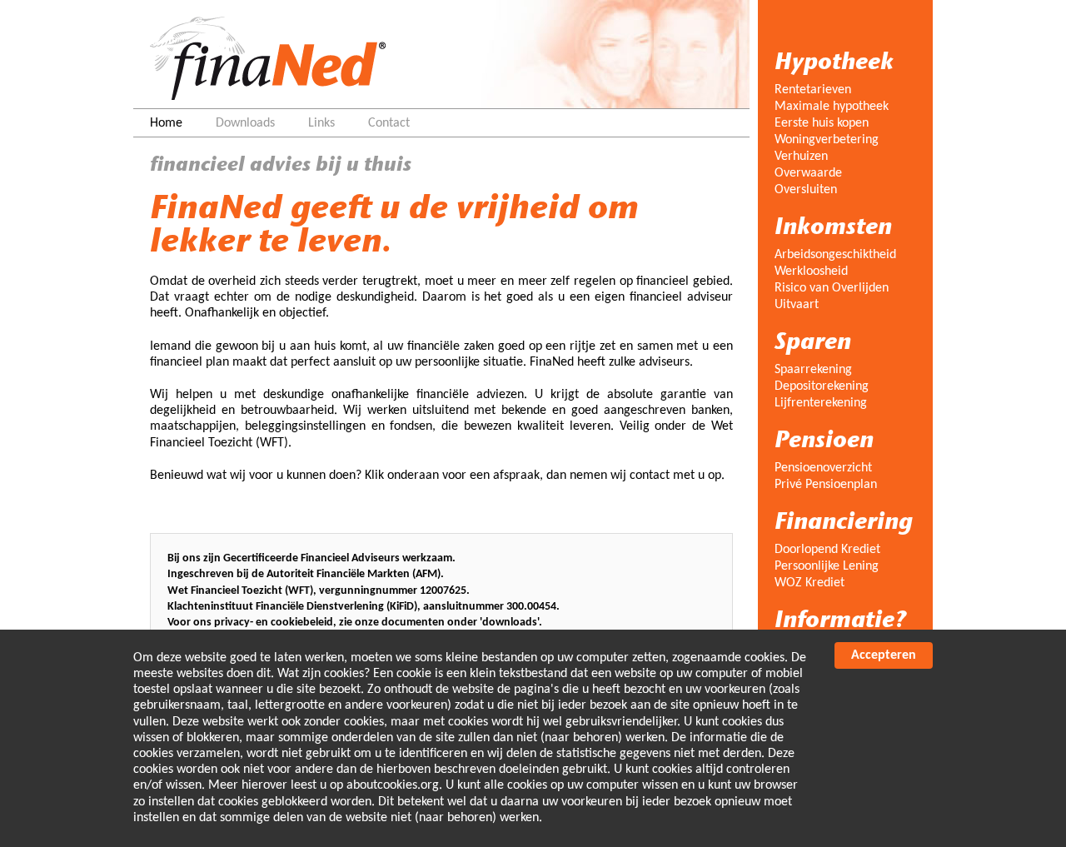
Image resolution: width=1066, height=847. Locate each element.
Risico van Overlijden (832, 288)
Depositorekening (822, 386)
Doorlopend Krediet (827, 549)
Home (166, 123)
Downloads (245, 123)
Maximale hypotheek (832, 106)
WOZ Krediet (809, 583)
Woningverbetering (827, 140)
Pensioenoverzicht (823, 468)
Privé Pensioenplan (826, 484)
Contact (389, 123)
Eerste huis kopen (822, 123)
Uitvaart (797, 304)
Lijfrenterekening (821, 403)
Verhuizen (801, 156)
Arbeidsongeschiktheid (835, 255)
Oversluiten (806, 190)
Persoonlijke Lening (827, 566)
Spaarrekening (813, 369)
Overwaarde (808, 173)
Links (321, 123)
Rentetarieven (813, 90)
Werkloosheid (811, 271)
